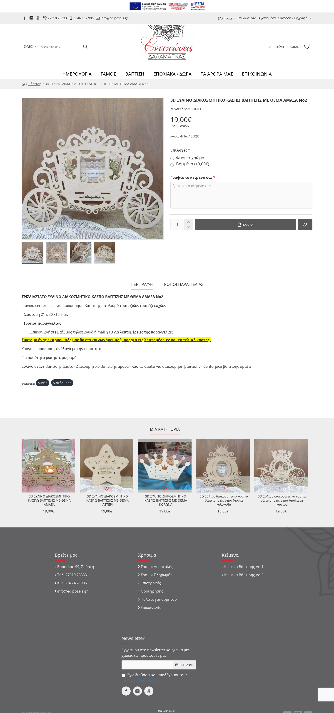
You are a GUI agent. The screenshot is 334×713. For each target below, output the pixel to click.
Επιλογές (178, 150)
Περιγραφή (142, 284)
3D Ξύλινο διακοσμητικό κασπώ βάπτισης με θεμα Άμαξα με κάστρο (282, 500)
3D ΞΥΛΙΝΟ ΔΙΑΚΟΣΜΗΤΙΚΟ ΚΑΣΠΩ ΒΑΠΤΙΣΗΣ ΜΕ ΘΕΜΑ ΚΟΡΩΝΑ (166, 500)
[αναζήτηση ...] (85, 46)
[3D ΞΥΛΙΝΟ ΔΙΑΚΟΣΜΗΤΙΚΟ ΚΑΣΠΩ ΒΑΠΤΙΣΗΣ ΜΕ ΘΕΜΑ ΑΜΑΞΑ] (48, 465)
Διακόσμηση (62, 383)
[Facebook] (25, 18)
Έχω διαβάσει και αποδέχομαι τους (154, 677)
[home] (23, 83)
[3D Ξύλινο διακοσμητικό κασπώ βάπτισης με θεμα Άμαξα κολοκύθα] (223, 465)
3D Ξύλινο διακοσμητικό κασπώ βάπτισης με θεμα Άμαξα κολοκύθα (224, 500)
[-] (188, 227)
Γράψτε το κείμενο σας (191, 177)
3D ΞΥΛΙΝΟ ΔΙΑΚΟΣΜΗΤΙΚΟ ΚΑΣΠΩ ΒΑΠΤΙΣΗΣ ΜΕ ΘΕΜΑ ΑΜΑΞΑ (49, 500)
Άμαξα (42, 383)
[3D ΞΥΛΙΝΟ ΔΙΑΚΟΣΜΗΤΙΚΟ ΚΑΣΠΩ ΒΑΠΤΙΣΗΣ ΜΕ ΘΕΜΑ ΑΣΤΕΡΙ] (106, 465)
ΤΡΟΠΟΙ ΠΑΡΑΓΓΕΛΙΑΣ (182, 284)
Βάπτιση (34, 84)
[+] (188, 222)
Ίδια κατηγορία (165, 429)
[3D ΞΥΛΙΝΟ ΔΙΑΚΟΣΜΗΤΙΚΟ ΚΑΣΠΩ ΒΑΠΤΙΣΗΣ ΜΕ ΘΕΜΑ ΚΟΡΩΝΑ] (165, 465)
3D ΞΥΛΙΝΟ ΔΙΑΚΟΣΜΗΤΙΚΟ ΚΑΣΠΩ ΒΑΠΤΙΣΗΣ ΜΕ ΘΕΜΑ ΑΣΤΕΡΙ (107, 500)
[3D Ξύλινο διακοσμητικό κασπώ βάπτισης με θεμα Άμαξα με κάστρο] (281, 465)
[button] (245, 224)
